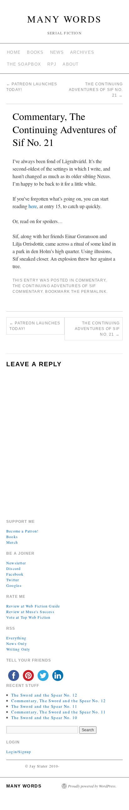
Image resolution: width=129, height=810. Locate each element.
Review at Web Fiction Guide (33, 605)
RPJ (51, 64)
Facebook (15, 574)
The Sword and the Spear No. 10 (44, 717)
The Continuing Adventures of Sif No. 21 (96, 90)
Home (14, 52)
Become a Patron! (22, 530)
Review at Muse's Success (30, 611)
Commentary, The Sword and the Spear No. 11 (58, 712)
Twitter (12, 579)
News (57, 52)
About (71, 64)
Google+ (14, 585)
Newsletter (16, 562)
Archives (82, 52)
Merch (12, 542)
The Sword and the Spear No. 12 (44, 695)
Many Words (64, 18)
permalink (93, 291)
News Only (16, 643)
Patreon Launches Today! (34, 326)
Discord (13, 568)
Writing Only (18, 649)
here (32, 206)
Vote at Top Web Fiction (28, 617)
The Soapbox (24, 64)
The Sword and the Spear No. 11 (44, 706)
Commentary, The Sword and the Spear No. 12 (58, 700)
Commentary (90, 280)
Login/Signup (18, 751)
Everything (16, 637)
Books (35, 52)
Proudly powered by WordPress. (92, 785)
